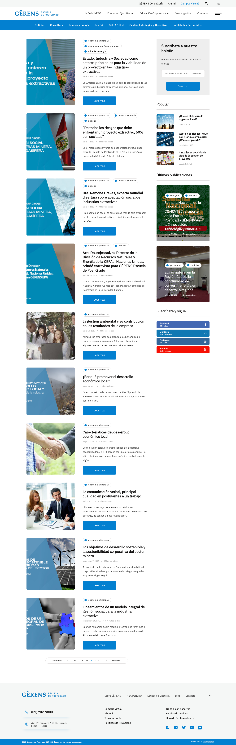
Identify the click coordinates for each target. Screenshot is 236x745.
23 (94, 660)
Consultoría (57, 25)
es (218, 3)
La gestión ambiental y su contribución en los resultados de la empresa (113, 323)
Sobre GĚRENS (113, 696)
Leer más (99, 100)
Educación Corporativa (153, 13)
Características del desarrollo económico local (106, 434)
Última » (116, 660)
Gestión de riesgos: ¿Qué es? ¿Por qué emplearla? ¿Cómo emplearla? (193, 137)
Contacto (202, 13)
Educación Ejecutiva (119, 13)
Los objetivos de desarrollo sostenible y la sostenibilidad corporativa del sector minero (114, 551)
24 (98, 660)
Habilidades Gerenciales (186, 25)
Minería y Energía (79, 25)
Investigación (183, 13)
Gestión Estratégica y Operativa (148, 25)
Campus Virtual (190, 3)
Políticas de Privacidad (118, 722)
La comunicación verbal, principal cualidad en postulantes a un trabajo (112, 493)
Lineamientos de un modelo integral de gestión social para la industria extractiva (114, 611)
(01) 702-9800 (42, 712)
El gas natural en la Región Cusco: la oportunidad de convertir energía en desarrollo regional (180, 281)
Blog (177, 696)
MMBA (99, 25)
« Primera (57, 660)
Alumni (172, 3)
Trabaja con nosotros (178, 708)
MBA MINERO (93, 13)
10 (75, 660)
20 (83, 660)
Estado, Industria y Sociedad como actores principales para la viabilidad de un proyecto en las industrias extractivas (114, 65)
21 (86, 660)
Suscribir (183, 86)
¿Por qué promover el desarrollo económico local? (108, 378)
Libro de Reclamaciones (180, 718)
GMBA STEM (116, 25)
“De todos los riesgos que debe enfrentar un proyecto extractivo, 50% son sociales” (113, 132)
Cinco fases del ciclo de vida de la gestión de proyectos (192, 155)
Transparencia (113, 718)
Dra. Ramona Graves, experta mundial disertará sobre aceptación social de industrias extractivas (113, 197)
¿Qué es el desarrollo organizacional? (191, 117)
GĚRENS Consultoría (151, 3)
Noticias (39, 25)
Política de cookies (177, 713)
